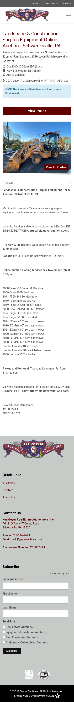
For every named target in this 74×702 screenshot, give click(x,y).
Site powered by (24, 695)
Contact (66, 3)
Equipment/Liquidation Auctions (26, 632)
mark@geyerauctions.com (26, 539)
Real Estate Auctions (19, 627)
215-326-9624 (21, 535)
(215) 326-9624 (50, 3)
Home (35, 3)
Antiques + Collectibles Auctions (27, 642)
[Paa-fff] (44, 674)
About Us (9, 497)
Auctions (9, 483)
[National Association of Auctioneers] (28, 674)
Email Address (13, 579)
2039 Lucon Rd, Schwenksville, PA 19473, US (33, 80)
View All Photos (56, 167)
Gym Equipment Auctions (22, 637)
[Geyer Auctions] (27, 14)
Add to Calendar (15, 74)
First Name (10, 593)
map (64, 80)
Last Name (10, 607)
